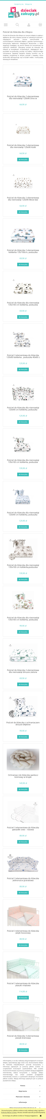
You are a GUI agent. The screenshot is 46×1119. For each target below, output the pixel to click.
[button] (6, 24)
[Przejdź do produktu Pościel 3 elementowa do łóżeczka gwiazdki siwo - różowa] (23, 812)
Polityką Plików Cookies (9, 1112)
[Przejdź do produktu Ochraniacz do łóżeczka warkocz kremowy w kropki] (23, 759)
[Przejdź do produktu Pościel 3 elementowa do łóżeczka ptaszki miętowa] (23, 968)
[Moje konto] (28, 24)
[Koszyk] (40, 24)
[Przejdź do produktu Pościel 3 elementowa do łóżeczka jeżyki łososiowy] (23, 915)
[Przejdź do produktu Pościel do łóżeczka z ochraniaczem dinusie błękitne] (23, 707)
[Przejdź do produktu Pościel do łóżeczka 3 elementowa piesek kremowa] (23, 1020)
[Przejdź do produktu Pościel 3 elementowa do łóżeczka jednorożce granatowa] (23, 864)
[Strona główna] (23, 12)
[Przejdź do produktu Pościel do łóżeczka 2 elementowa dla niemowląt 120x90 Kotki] (23, 129)
